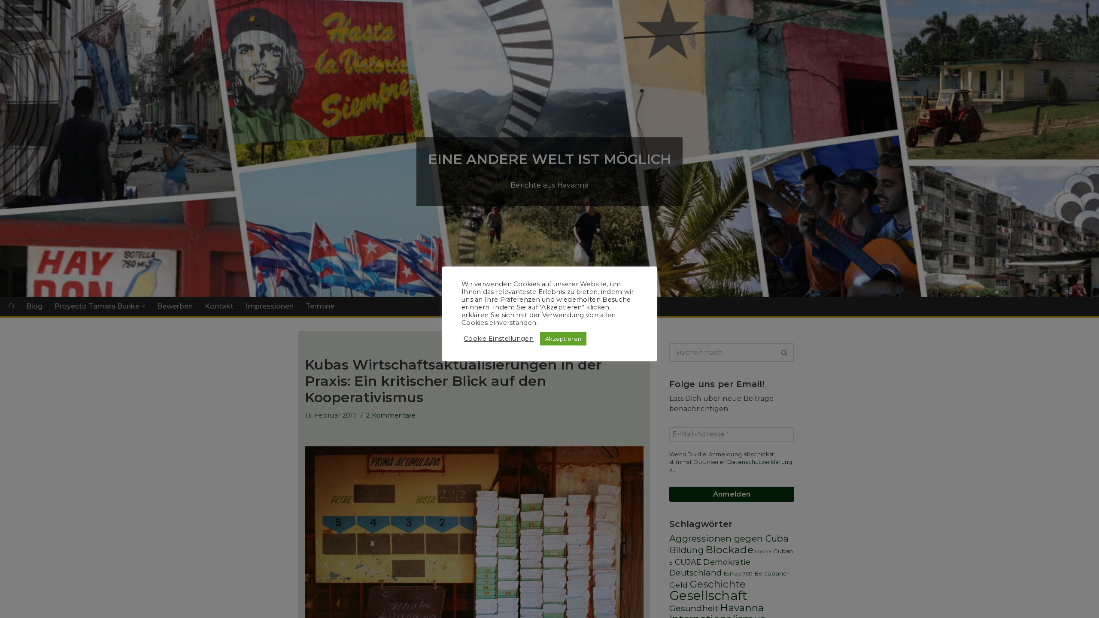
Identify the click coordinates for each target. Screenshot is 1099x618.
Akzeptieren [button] (563, 338)
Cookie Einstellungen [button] (499, 338)
